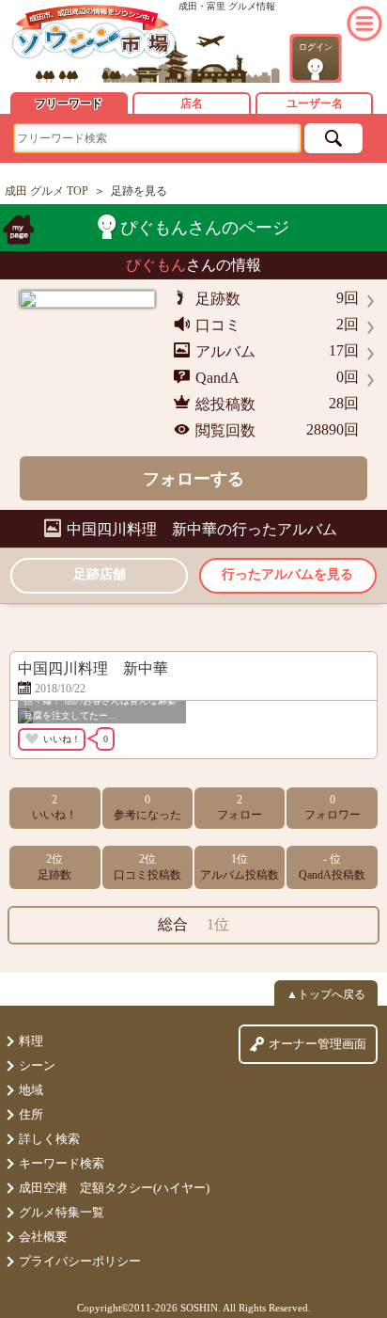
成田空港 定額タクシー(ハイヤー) (114, 1188)
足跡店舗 (99, 574)
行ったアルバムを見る (287, 574)
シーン (37, 1065)
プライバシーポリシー (80, 1261)
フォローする (193, 478)
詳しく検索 (49, 1139)
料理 (31, 1041)
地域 (31, 1090)
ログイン (316, 47)
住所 (31, 1114)
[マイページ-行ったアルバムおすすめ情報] (93, 33)
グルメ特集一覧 (61, 1212)
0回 (347, 377)
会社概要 (43, 1237)
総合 (193, 924)
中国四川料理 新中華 (142, 529)
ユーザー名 (314, 103)
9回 (347, 298)
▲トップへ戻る (325, 994)
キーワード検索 (61, 1163)
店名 (191, 103)
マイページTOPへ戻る (18, 230)
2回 (347, 324)
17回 (344, 350)
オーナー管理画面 (317, 1044)
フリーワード (68, 103)
